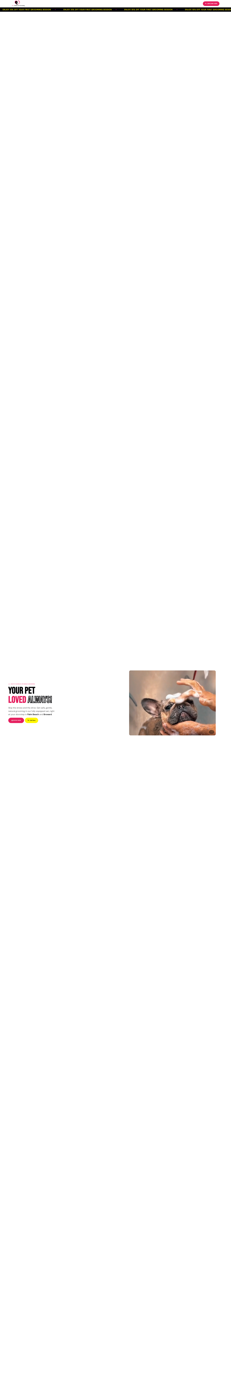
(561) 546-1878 (212, 4)
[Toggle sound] (211, 732)
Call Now (32, 720)
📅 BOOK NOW (16, 720)
